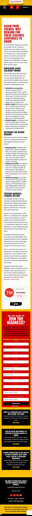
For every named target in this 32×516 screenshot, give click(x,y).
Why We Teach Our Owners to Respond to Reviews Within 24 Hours (16, 433)
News (16, 304)
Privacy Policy (10, 498)
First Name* (16, 341)
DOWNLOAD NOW (16, 404)
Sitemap (16, 498)
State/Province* (16, 371)
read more (16, 423)
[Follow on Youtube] (20, 495)
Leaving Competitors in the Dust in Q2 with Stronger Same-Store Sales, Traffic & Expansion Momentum (16, 455)
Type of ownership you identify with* (16, 389)
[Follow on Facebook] (11, 495)
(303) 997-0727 (16, 491)
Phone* (16, 359)
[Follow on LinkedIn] (14, 495)
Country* (16, 366)
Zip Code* (16, 383)
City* (16, 377)
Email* (16, 353)
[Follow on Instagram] (17, 495)
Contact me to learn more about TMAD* (16, 396)
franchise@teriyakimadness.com (16, 487)
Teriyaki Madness (21, 292)
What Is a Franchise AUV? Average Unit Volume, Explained (15, 413)
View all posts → (20, 296)
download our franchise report (11, 279)
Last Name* (16, 347)
